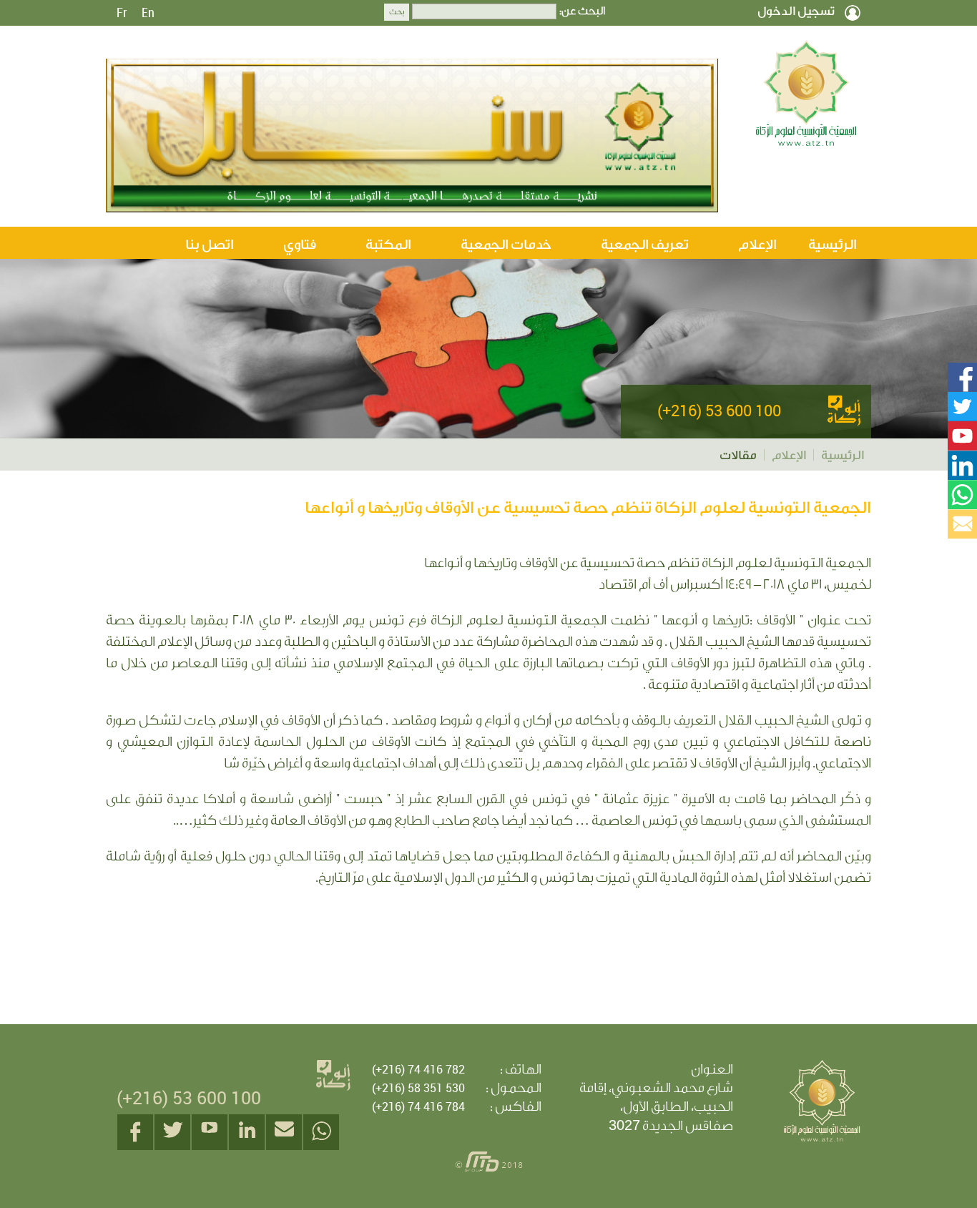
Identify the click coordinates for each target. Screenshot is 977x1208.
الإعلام (757, 244)
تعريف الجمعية (645, 244)
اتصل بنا (209, 244)
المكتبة (388, 244)
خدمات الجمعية (506, 244)
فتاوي (299, 244)
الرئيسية (832, 244)
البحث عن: (582, 11)
